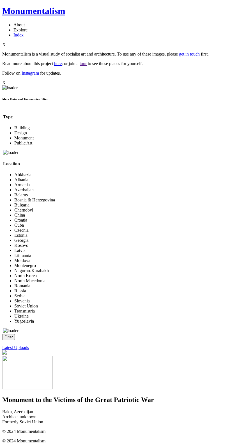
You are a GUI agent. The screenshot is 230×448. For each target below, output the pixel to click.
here (58, 63)
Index (18, 35)
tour (83, 63)
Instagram (30, 73)
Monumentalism (33, 11)
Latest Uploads (15, 347)
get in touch (189, 54)
